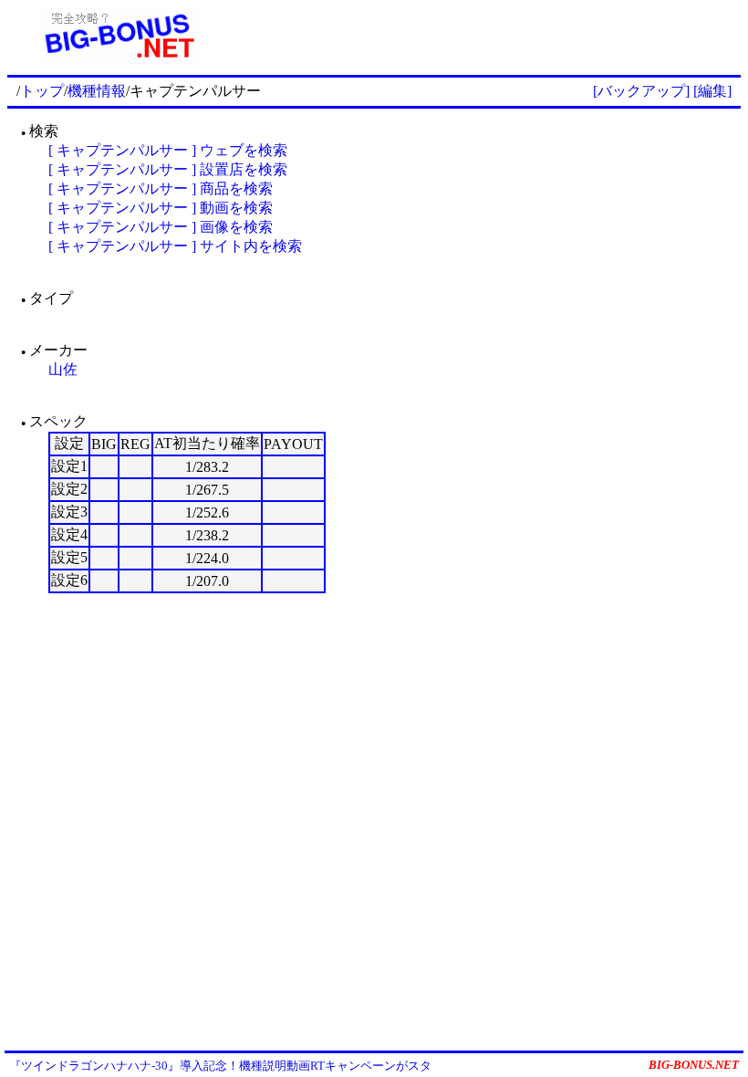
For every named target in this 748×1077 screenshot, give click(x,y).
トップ (42, 91)
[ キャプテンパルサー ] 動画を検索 (160, 207)
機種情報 (97, 91)
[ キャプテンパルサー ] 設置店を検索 (167, 169)
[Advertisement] (484, 34)
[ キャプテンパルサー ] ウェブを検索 (167, 150)
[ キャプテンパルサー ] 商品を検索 (160, 188)
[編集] (712, 91)
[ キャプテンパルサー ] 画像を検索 (160, 227)
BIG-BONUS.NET (694, 1065)
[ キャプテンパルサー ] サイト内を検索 (175, 246)
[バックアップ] (641, 91)
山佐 (63, 369)
